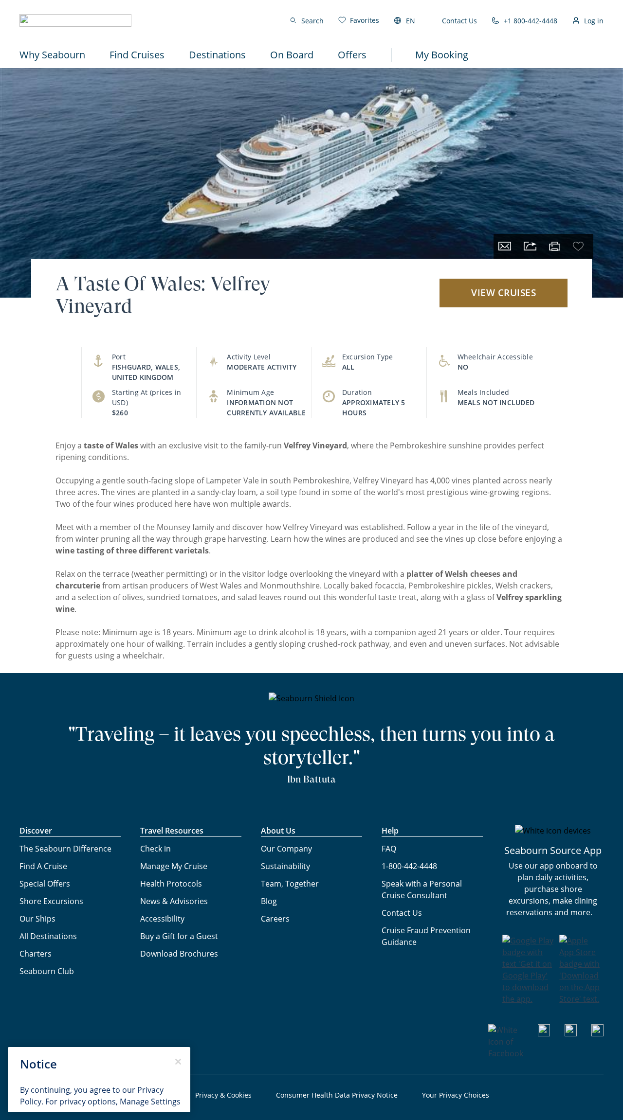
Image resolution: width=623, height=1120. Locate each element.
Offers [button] (352, 54)
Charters (35, 953)
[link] (358, 20)
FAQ (389, 848)
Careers (275, 918)
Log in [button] (594, 20)
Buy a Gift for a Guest (179, 936)
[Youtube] (544, 1033)
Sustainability (285, 866)
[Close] (178, 1061)
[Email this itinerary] (504, 246)
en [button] (410, 20)
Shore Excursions (51, 901)
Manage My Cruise (173, 866)
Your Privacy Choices (455, 1095)
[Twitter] (597, 1033)
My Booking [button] (441, 54)
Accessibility (162, 918)
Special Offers (44, 883)
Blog (269, 901)
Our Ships (37, 918)
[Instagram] (571, 1033)
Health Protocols (171, 883)
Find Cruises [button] (137, 54)
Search (312, 20)
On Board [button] (291, 54)
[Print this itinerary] (554, 246)
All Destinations (48, 936)
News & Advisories (174, 901)
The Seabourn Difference (65, 848)
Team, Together (290, 883)
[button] (75, 20)
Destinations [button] (217, 54)
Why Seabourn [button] (52, 54)
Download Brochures (179, 953)
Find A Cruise (43, 866)
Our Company (286, 848)
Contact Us (459, 20)
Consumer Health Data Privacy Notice (337, 1095)
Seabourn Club (46, 971)
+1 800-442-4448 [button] (530, 20)
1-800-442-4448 (409, 866)
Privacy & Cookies (223, 1095)
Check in (155, 848)
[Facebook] (505, 1053)
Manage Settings (150, 1101)
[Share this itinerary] (530, 246)
